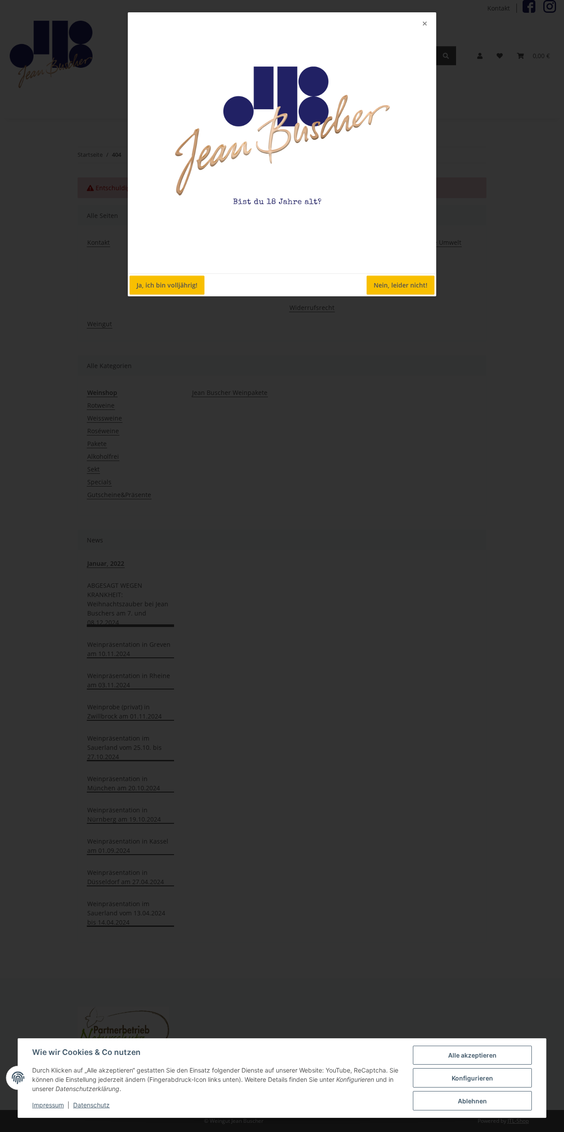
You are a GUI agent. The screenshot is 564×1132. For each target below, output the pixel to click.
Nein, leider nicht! (400, 285)
